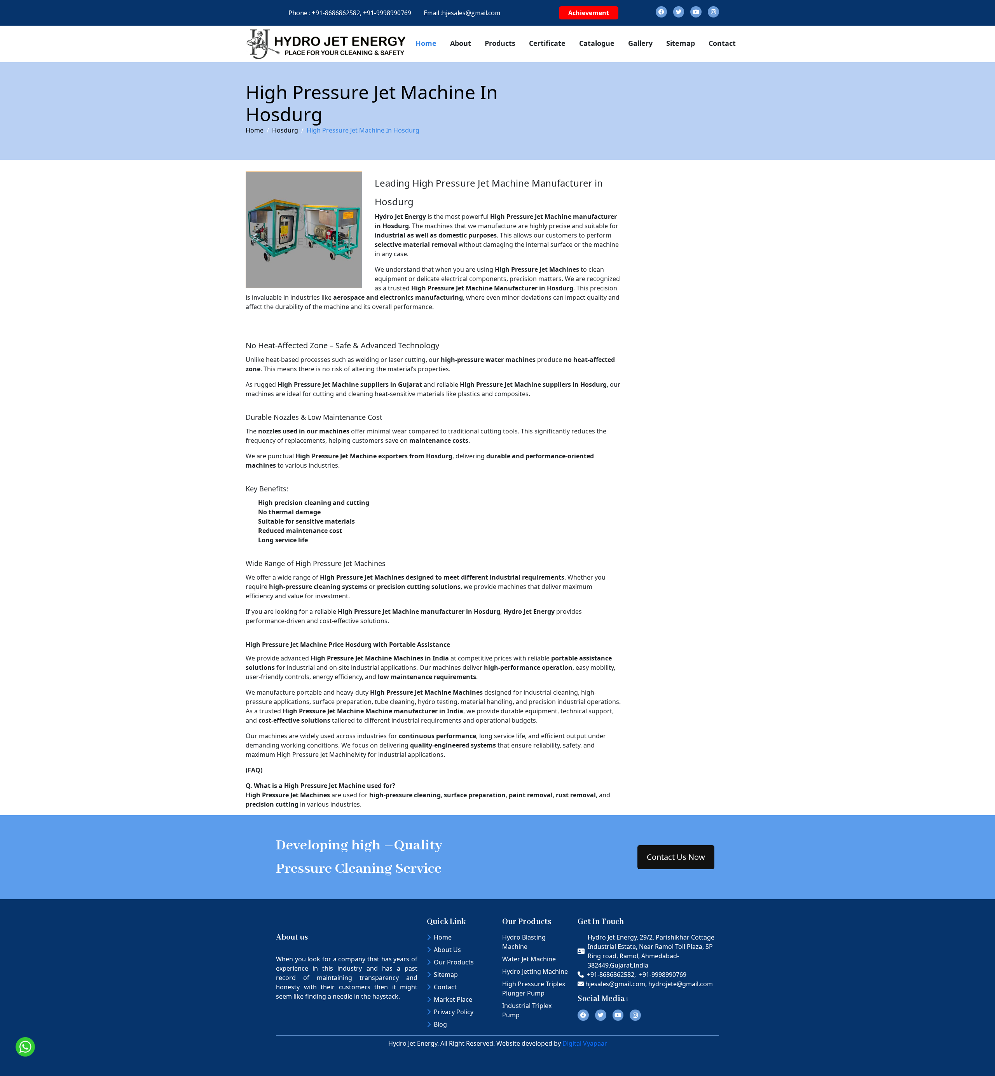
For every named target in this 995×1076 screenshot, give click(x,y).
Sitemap (680, 43)
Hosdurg (285, 130)
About (460, 43)
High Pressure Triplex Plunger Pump (533, 988)
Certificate (547, 43)
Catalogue (596, 43)
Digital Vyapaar (584, 1043)
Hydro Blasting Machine (524, 942)
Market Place (453, 999)
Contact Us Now (676, 857)
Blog (440, 1024)
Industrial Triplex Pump (527, 1010)
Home (425, 43)
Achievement (588, 13)
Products (500, 43)
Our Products (454, 962)
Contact (722, 43)
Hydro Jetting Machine (535, 971)
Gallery (640, 43)
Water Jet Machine (529, 959)
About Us (447, 949)
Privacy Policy (453, 1012)
